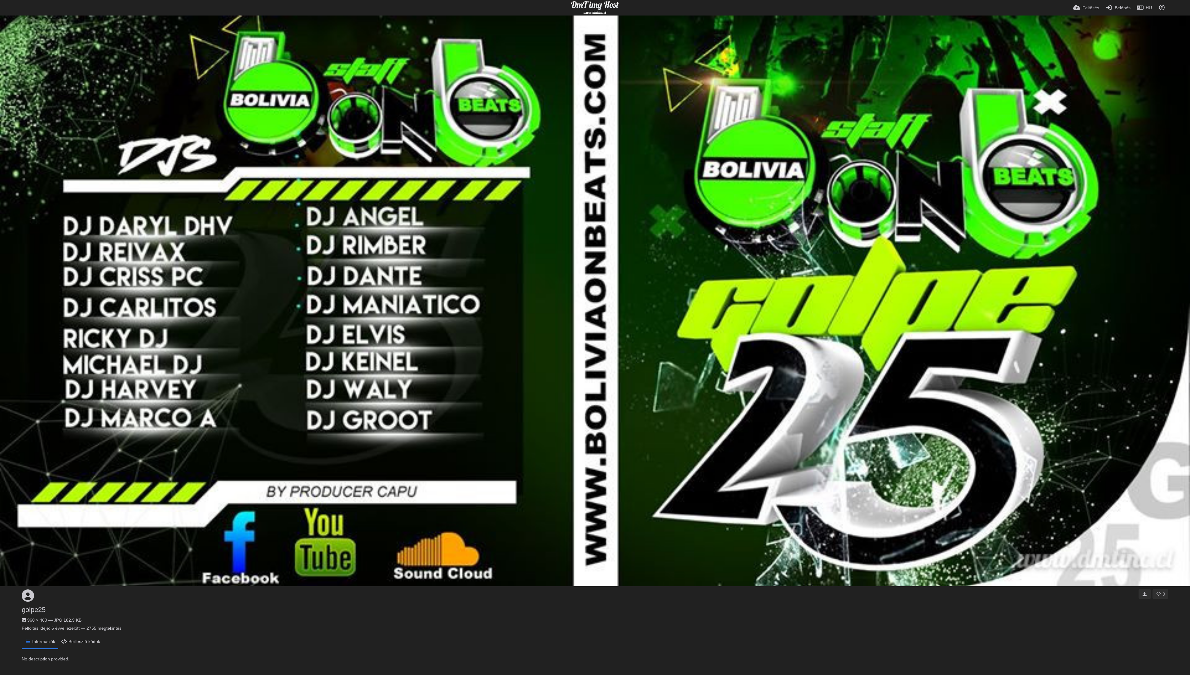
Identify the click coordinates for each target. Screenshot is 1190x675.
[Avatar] (28, 595)
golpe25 (34, 610)
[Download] (1145, 594)
